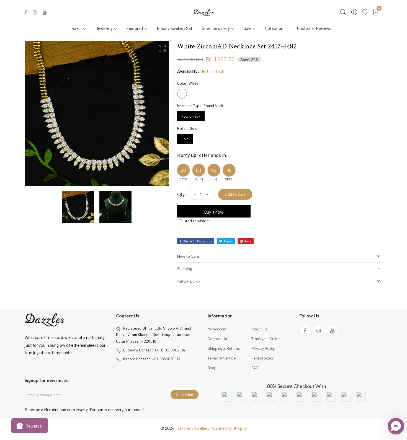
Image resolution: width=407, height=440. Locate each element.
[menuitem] (81, 27)
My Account (217, 329)
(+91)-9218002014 (170, 350)
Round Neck (191, 114)
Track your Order (265, 338)
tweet (228, 241)
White (182, 94)
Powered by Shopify (228, 428)
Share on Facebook (197, 241)
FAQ (254, 367)
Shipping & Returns (224, 348)
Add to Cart (235, 194)
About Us (259, 329)
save (247, 241)
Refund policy (262, 358)
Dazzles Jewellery (193, 428)
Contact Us (217, 338)
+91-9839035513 (166, 358)
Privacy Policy (263, 348)
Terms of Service (222, 358)
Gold (185, 137)
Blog (211, 367)
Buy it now (213, 211)
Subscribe (184, 394)
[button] (396, 426)
